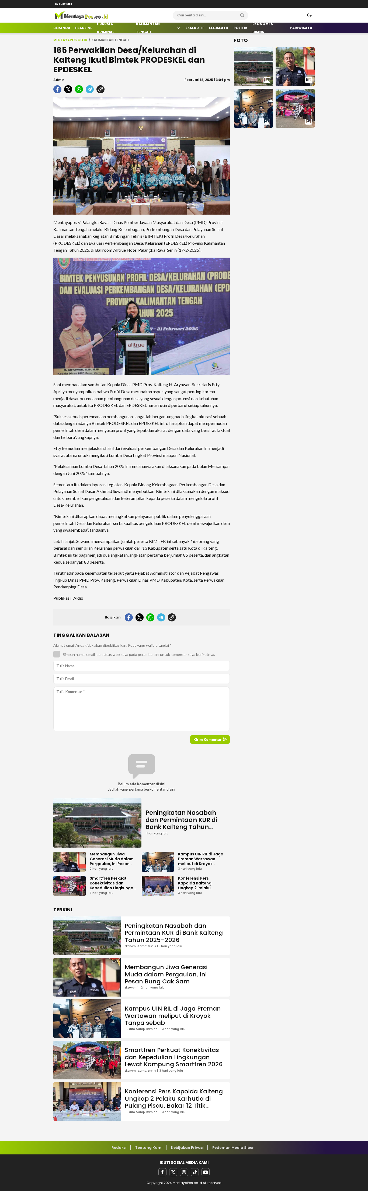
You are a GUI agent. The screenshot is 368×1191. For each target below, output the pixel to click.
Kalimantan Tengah (110, 40)
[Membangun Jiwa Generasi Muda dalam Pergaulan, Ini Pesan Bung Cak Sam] (295, 66)
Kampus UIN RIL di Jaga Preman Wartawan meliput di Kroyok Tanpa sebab (200, 861)
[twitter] (173, 1172)
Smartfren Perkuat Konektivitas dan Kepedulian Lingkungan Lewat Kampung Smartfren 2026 (113, 888)
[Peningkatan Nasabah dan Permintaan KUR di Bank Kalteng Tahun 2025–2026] (253, 66)
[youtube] (206, 1172)
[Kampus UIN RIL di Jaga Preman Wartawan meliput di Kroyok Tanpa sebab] (253, 108)
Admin (58, 79)
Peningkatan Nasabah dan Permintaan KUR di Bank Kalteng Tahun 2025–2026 (181, 823)
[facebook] (162, 1172)
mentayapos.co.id (70, 40)
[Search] (242, 15)
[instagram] (184, 1172)
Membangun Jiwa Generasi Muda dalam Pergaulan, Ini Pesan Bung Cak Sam (112, 861)
